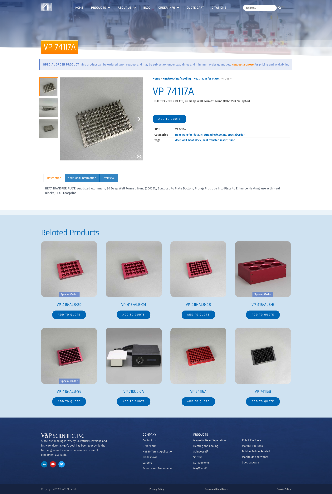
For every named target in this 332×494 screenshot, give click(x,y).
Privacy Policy (156, 489)
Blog (147, 7)
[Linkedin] (44, 464)
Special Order (236, 134)
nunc (232, 140)
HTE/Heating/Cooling (177, 78)
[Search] (280, 7)
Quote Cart (195, 7)
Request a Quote (243, 64)
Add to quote (169, 119)
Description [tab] (54, 178)
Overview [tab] (108, 178)
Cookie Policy (284, 489)
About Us (125, 7)
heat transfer (211, 140)
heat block (194, 140)
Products (98, 7)
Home (79, 7)
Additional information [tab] (82, 178)
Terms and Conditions (216, 489)
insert (223, 140)
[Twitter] (61, 464)
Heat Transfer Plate (206, 78)
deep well (181, 140)
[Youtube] (53, 464)
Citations (219, 7)
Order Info (166, 7)
